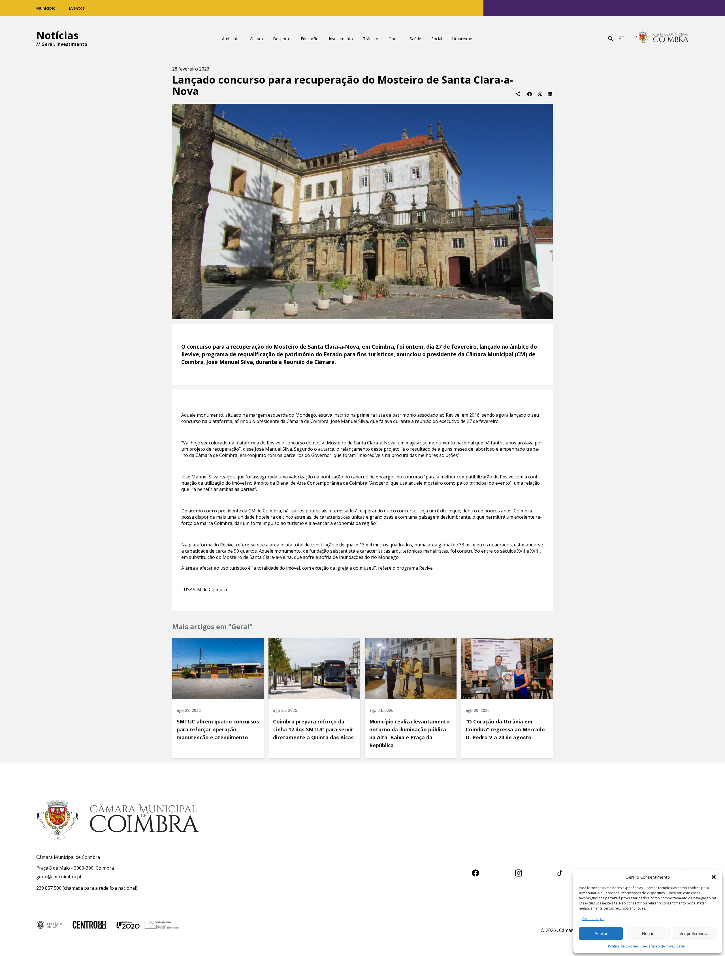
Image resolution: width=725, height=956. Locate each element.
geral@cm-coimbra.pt (59, 877)
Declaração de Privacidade (663, 946)
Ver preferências (694, 933)
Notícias (57, 35)
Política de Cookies (623, 946)
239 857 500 (48, 888)
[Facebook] (529, 93)
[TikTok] (560, 872)
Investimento (71, 44)
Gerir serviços (593, 918)
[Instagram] (518, 872)
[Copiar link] (517, 94)
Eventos (77, 8)
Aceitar (600, 933)
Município (46, 8)
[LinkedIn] (550, 93)
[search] (610, 38)
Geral (47, 44)
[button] (714, 877)
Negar (647, 933)
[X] (540, 93)
